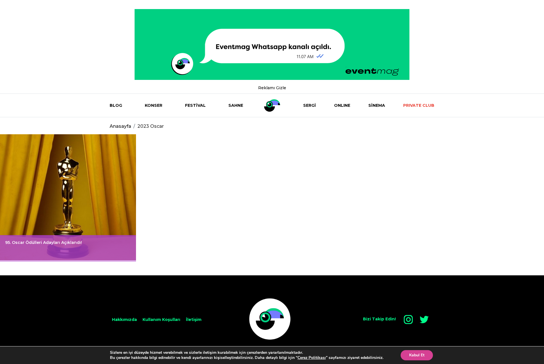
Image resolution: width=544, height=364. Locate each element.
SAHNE (235, 105)
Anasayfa (120, 126)
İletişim (193, 319)
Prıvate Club (418, 105)
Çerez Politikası (312, 357)
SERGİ (309, 105)
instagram (408, 319)
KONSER (153, 105)
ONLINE (342, 105)
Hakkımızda (124, 319)
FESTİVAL (195, 105)
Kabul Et (416, 355)
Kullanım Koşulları (161, 319)
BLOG (116, 105)
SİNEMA (376, 105)
